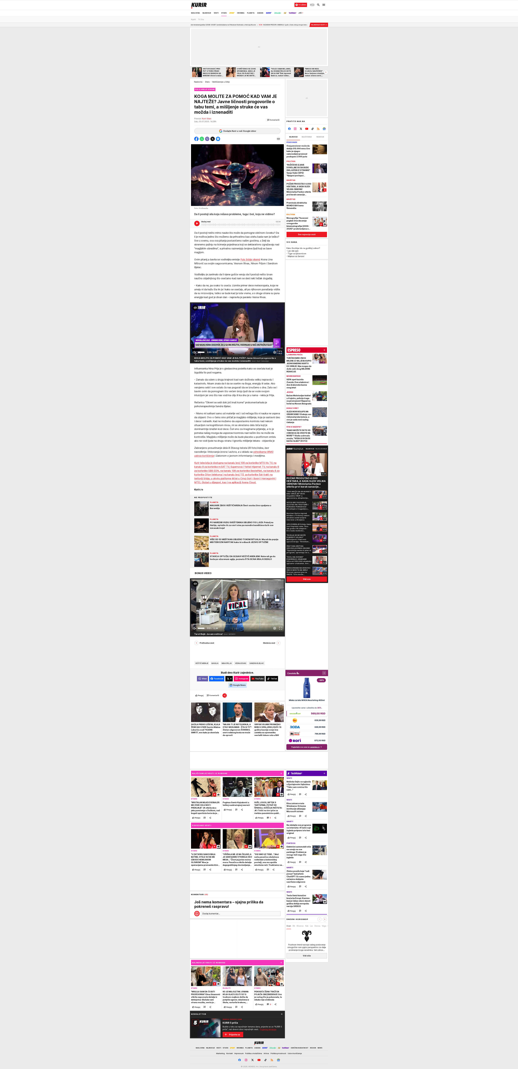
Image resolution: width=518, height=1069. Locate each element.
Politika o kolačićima (253, 1053)
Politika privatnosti (278, 1053)
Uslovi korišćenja (295, 1053)
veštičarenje (201, 663)
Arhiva (266, 1053)
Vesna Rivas (240, 663)
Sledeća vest (269, 643)
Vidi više (307, 956)
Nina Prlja (227, 663)
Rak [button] (306, 926)
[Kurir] (199, 4)
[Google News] (324, 129)
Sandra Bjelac (257, 663)
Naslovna (198, 82)
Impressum (239, 1053)
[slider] (201, 352)
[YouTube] (307, 129)
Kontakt (229, 1053)
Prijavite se (234, 1034)
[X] (301, 129)
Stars (207, 82)
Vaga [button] (324, 926)
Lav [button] (311, 926)
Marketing (220, 1053)
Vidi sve (307, 579)
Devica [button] (317, 926)
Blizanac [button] (300, 926)
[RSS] (318, 129)
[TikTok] (312, 129)
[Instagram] (295, 129)
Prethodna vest (207, 643)
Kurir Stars (206, 118)
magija (215, 663)
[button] (273, 120)
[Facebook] (289, 129)
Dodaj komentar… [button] (211, 913)
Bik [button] (294, 926)
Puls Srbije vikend (250, 259)
